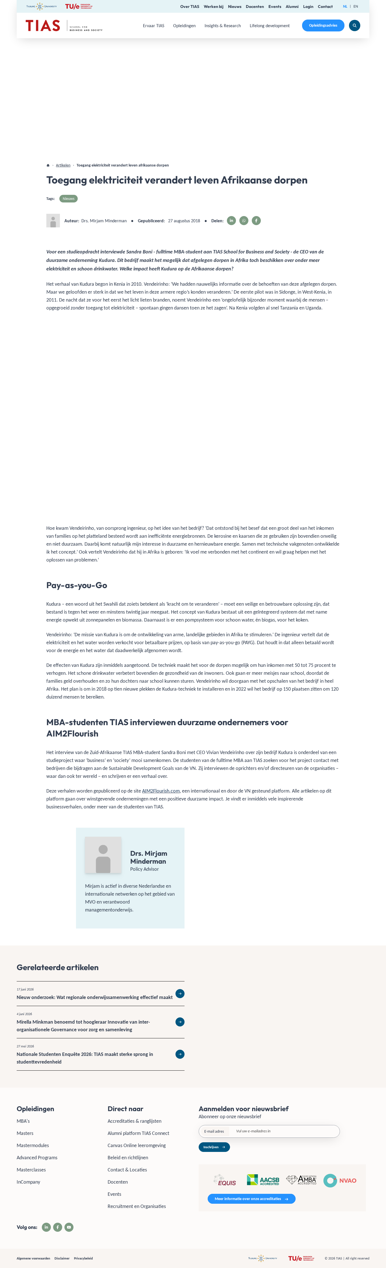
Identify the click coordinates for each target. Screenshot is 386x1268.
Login (308, 6)
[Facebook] (57, 1227)
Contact (325, 6)
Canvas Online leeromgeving (137, 1145)
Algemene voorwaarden (33, 1258)
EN (356, 6)
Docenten (255, 6)
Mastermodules (33, 1145)
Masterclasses (31, 1170)
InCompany (28, 1182)
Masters (25, 1133)
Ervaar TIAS (153, 25)
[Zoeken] (354, 25)
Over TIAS (189, 6)
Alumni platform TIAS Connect (138, 1133)
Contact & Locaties (127, 1170)
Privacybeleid (83, 1258)
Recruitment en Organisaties (137, 1206)
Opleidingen (184, 25)
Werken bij (214, 6)
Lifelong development (270, 25)
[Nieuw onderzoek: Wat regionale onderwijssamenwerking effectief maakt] (101, 993)
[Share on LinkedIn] (231, 220)
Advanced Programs (37, 1157)
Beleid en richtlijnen (128, 1157)
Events (274, 6)
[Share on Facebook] (256, 220)
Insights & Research (223, 25)
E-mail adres (214, 1131)
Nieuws (234, 6)
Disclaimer (62, 1258)
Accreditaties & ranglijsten (134, 1121)
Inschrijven (210, 1147)
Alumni (292, 6)
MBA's (23, 1121)
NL (345, 6)
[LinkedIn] (46, 1227)
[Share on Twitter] (243, 220)
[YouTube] (68, 1227)
